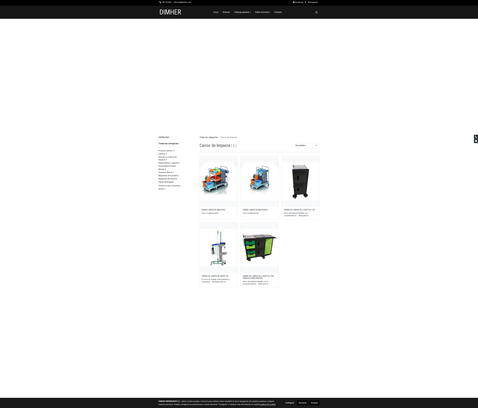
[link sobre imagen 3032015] (301, 181)
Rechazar (303, 403)
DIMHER (170, 12)
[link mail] (476, 141)
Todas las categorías (209, 137)
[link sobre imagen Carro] (259, 181)
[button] (242, 12)
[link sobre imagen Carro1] (218, 181)
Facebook (299, 2)
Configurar (289, 403)
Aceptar (314, 403)
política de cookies (268, 404)
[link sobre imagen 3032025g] (259, 248)
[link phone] (476, 137)
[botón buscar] (316, 12)
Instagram (313, 2)
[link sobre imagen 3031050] (218, 248)
